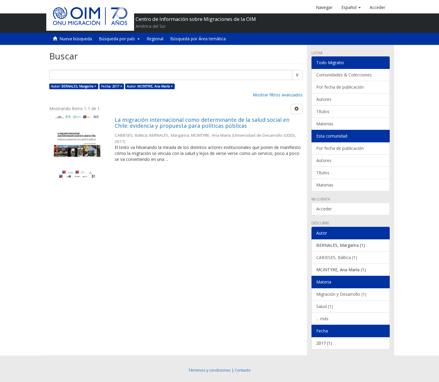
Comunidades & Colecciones (344, 75)
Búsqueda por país (118, 38)
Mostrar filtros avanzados (278, 95)
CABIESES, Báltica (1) (336, 257)
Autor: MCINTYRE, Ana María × (150, 86)
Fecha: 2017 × (111, 86)
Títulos (322, 111)
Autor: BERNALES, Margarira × (73, 86)
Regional (155, 38)
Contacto (243, 370)
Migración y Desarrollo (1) (341, 294)
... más (322, 318)
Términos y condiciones (209, 370)
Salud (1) (324, 306)
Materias (324, 124)
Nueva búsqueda (75, 38)
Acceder (324, 209)
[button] (351, 7)
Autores (323, 99)
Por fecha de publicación (340, 87)
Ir (297, 75)
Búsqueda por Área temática (198, 38)
